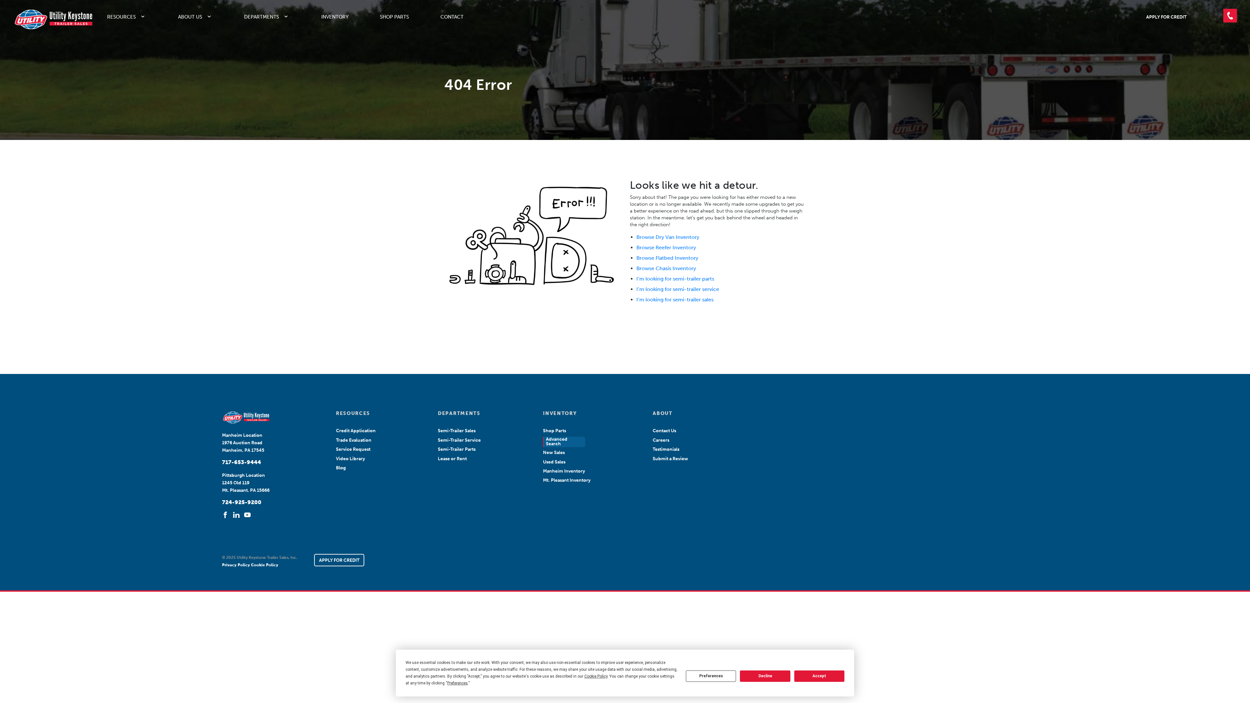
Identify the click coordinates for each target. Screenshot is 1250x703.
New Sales (554, 452)
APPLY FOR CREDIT (339, 560)
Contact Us (664, 431)
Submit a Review (670, 459)
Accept (819, 676)
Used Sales (554, 462)
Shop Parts (394, 17)
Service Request (353, 449)
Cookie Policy (264, 565)
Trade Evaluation (353, 440)
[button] (1230, 15)
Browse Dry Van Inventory (667, 237)
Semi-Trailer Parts (457, 449)
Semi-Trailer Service (459, 440)
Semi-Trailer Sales (457, 431)
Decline (765, 676)
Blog (341, 468)
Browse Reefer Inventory (666, 247)
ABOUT (662, 413)
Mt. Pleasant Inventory (566, 480)
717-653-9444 (241, 462)
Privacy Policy (236, 565)
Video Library (350, 459)
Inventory (335, 17)
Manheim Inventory (564, 471)
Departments (261, 17)
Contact (452, 17)
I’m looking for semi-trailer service (677, 289)
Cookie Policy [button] (595, 676)
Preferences (711, 676)
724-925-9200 (241, 502)
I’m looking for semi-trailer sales (675, 299)
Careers (661, 440)
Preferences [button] (457, 683)
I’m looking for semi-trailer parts (675, 279)
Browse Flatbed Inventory (667, 258)
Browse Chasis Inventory (666, 268)
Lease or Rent (452, 459)
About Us (190, 17)
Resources (121, 17)
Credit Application (356, 431)
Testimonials (666, 449)
